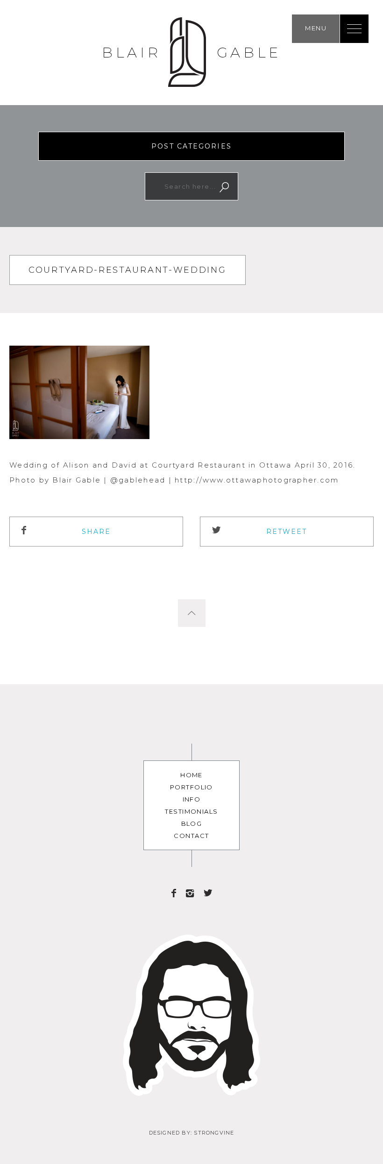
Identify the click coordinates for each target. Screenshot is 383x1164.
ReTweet (286, 531)
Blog (191, 823)
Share (96, 531)
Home (191, 775)
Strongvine (214, 1132)
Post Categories (191, 146)
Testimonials (191, 811)
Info (192, 799)
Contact (191, 835)
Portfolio (191, 787)
